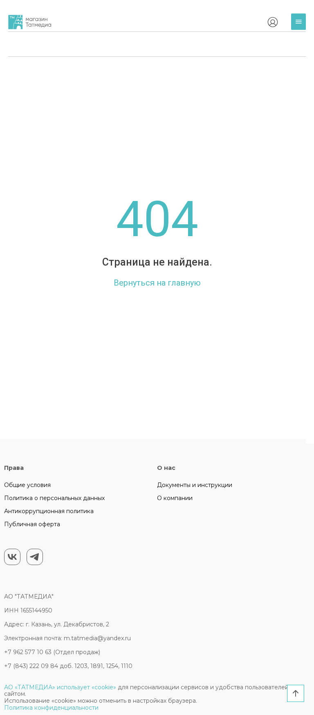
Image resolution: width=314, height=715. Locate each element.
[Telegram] (35, 557)
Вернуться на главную (157, 283)
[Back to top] (295, 693)
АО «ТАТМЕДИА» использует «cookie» (60, 687)
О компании (175, 498)
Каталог (300, 28)
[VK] (12, 557)
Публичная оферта (32, 524)
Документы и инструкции (194, 485)
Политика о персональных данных (54, 498)
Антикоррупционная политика (49, 511)
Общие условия (27, 485)
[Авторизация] (272, 22)
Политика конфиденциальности (51, 707)
